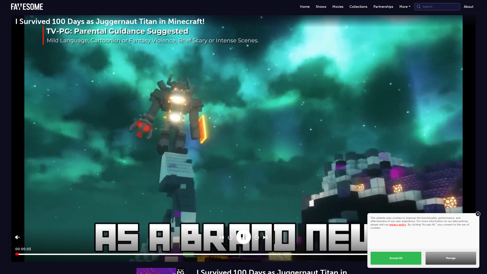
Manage (451, 258)
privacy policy (397, 224)
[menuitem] (305, 7)
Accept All (396, 258)
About (468, 7)
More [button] (403, 7)
